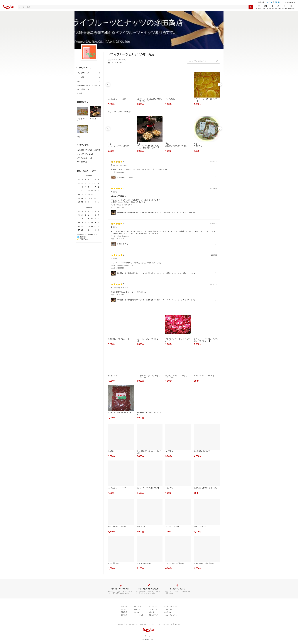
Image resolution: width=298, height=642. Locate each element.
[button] (289, 2)
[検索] (251, 7)
